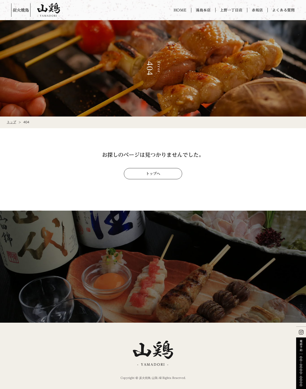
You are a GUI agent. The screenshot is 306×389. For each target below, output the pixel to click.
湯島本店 (203, 10)
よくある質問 (283, 10)
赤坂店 (257, 10)
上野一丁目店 (231, 10)
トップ (11, 122)
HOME (180, 10)
